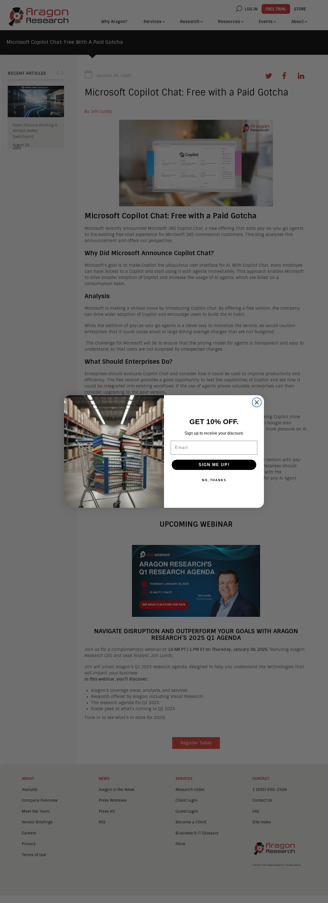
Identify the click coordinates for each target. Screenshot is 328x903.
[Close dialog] (256, 402)
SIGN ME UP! (214, 465)
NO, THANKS (214, 480)
